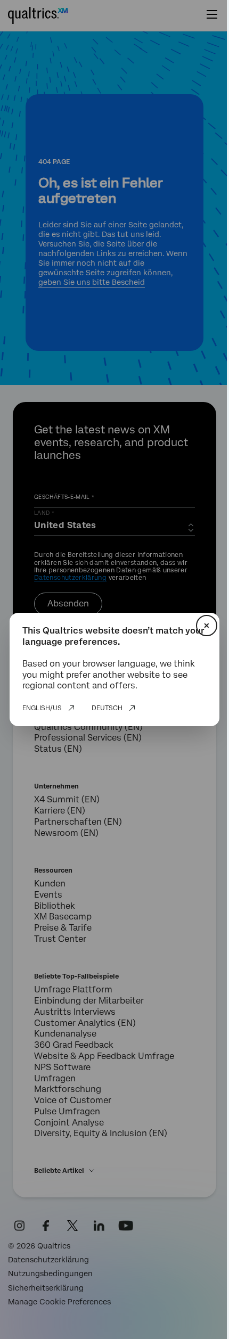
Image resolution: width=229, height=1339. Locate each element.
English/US (42, 708)
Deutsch (107, 708)
